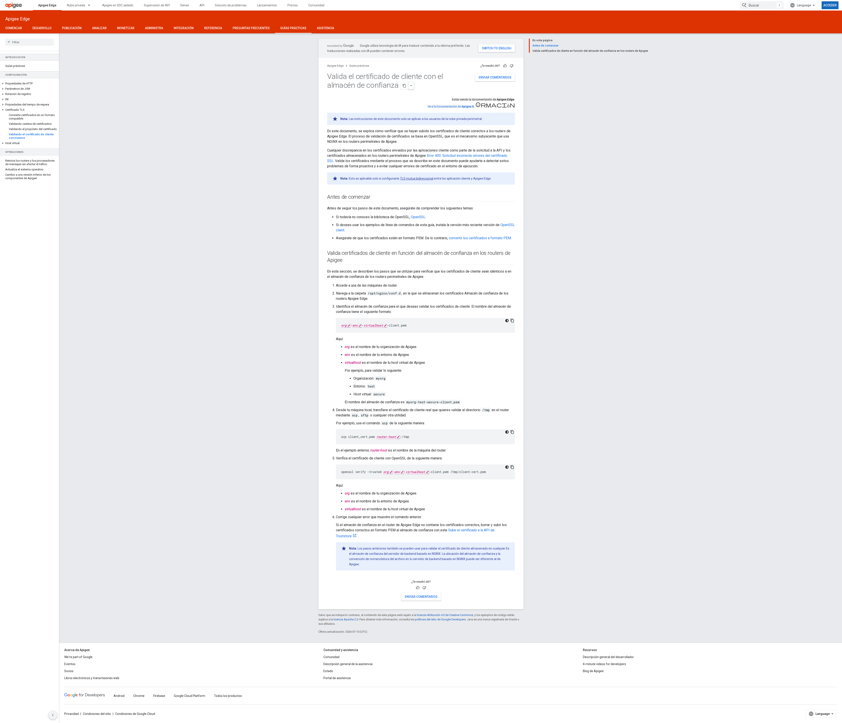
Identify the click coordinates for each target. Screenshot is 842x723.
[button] (29, 83)
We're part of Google (78, 657)
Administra (154, 28)
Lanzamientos (267, 5)
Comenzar (13, 28)
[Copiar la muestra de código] (512, 320)
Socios (68, 671)
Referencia (213, 28)
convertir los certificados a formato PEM (480, 238)
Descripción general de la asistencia (348, 664)
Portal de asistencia (337, 678)
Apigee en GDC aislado (117, 5)
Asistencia (325, 28)
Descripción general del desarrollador (608, 657)
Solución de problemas (230, 5)
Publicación (72, 28)
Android (119, 696)
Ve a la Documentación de (451, 106)
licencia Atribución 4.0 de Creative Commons (445, 615)
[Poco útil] (511, 65)
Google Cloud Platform (189, 696)
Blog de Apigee (593, 671)
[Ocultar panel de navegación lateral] (52, 715)
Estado (328, 671)
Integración (184, 28)
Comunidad (316, 5)
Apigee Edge (47, 5)
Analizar (99, 28)
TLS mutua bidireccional (416, 178)
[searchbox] (29, 42)
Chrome (138, 696)
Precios (292, 5)
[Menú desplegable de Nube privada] (91, 5)
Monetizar (125, 28)
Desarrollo (42, 28)
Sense (184, 5)
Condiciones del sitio (97, 714)
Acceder (830, 5)
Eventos (69, 664)
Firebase (159, 696)
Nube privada (76, 5)
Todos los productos (228, 696)
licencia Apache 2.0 (346, 619)
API (202, 5)
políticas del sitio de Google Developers (440, 619)
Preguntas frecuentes (251, 28)
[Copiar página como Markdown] (404, 85)
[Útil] (505, 65)
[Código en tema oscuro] (507, 320)
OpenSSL (418, 217)
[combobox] (762, 5)
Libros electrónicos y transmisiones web (91, 678)
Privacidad (71, 714)
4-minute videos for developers (604, 664)
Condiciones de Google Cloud (135, 714)
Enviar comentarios (495, 77)
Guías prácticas (293, 28)
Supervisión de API (157, 5)
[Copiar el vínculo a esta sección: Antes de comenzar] (374, 197)
